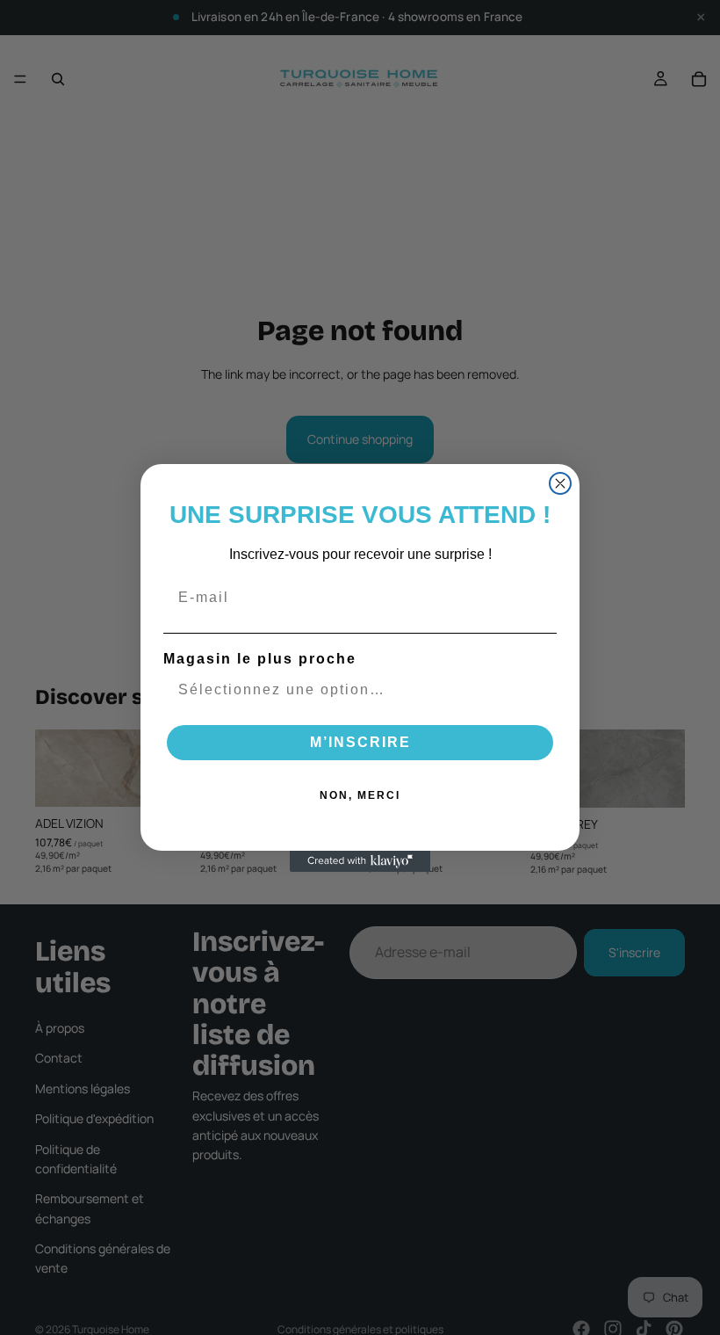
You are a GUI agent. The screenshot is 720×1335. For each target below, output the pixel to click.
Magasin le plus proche (259, 658)
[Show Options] (540, 690)
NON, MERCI (360, 795)
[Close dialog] (560, 483)
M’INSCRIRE (360, 742)
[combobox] (354, 690)
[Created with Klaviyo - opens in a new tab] (360, 861)
